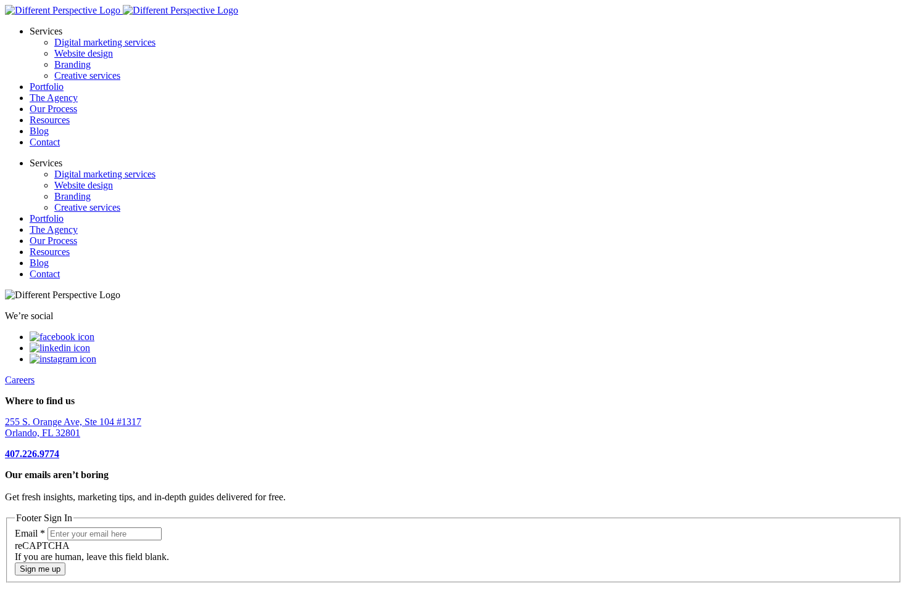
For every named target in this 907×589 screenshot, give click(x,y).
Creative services (87, 75)
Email (30, 533)
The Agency (54, 97)
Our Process (53, 109)
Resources (50, 120)
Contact (45, 142)
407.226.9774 (32, 454)
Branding (72, 64)
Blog (39, 131)
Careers (20, 380)
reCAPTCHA (42, 545)
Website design (83, 53)
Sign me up (40, 569)
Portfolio (47, 86)
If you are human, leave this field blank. (92, 556)
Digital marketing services (104, 42)
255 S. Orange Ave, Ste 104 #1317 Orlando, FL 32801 (73, 427)
